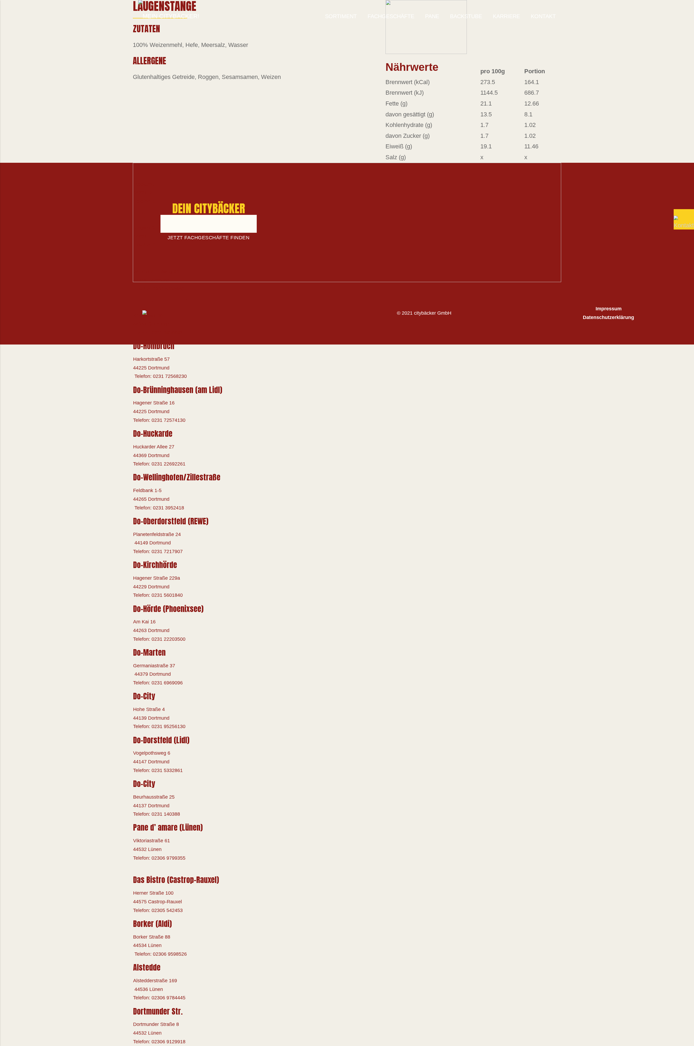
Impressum (609, 308)
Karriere (506, 16)
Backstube (466, 16)
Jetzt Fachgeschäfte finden (208, 237)
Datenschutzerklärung (608, 317)
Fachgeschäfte (391, 16)
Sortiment (341, 16)
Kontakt (543, 16)
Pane (432, 16)
